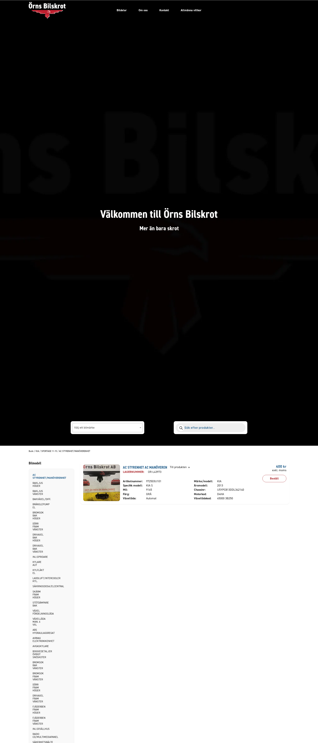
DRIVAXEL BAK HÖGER (38, 537)
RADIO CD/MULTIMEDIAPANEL (39, 735)
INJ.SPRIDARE (39, 557)
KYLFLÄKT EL (38, 571)
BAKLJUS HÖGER (38, 484)
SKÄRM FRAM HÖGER (37, 594)
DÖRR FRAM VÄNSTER (38, 526)
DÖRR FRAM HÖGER (36, 687)
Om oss (143, 10)
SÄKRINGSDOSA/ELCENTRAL (39, 586)
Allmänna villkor (191, 10)
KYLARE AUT (37, 563)
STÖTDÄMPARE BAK (39, 604)
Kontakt (164, 10)
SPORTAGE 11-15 (49, 451)
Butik (31, 451)
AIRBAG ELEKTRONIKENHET (39, 639)
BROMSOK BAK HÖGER (38, 515)
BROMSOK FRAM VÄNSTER (38, 676)
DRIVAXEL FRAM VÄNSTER (38, 698)
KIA (37, 451)
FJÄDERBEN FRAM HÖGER (39, 709)
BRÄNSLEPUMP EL (39, 506)
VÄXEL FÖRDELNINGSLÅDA (39, 612)
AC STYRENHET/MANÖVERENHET (39, 476)
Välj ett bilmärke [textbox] (84, 427)
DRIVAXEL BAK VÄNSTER (38, 548)
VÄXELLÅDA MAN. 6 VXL (39, 621)
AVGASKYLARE (39, 646)
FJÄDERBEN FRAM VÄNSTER (39, 721)
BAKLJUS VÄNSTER (38, 492)
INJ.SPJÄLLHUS (39, 729)
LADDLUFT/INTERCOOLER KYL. (39, 580)
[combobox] (107, 427)
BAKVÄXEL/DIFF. (39, 499)
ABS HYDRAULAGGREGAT (39, 631)
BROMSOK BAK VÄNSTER (38, 665)
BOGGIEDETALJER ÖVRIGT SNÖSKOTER (39, 654)
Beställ (274, 478)
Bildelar (122, 10)
